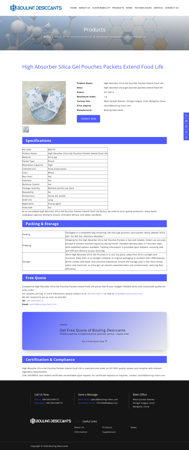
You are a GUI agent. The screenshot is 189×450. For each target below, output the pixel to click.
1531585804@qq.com (107, 403)
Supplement (109, 432)
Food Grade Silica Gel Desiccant (79, 37)
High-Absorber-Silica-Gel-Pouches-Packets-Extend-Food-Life (120, 37)
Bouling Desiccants (58, 446)
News (134, 427)
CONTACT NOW (88, 118)
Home (47, 37)
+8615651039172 (95, 293)
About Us (79, 427)
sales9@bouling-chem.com (117, 105)
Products (58, 37)
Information (80, 432)
